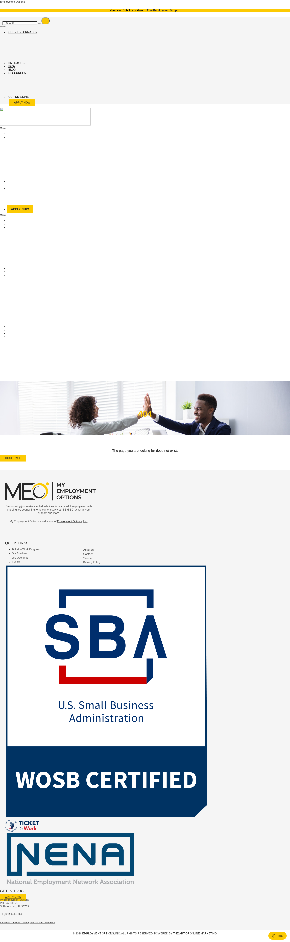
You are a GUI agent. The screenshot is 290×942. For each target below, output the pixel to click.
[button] (101, 26)
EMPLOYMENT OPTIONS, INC (101, 933)
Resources (17, 73)
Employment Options (12, 1)
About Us (16, 188)
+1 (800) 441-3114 (11, 914)
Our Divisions (18, 96)
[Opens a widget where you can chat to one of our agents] (277, 936)
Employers (16, 62)
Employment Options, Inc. (72, 521)
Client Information (22, 32)
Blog (12, 69)
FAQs (11, 66)
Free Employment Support (163, 10)
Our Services (19, 137)
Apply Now (20, 209)
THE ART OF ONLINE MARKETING (195, 933)
